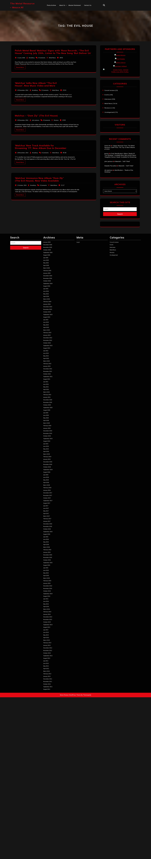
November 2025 (47, 247)
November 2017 (47, 495)
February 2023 (47, 332)
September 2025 (47, 252)
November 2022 (47, 340)
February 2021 (47, 394)
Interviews (107, 99)
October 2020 (47, 405)
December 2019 (47, 430)
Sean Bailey (63, 32)
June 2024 (46, 291)
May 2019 (46, 449)
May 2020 (46, 418)
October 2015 (47, 560)
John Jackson (35, 120)
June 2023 (46, 322)
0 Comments (41, 58)
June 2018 (46, 477)
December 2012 (47, 648)
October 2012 (47, 653)
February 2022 (47, 363)
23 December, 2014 (22, 90)
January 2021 (47, 397)
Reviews (56, 120)
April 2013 (46, 637)
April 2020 (46, 420)
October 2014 (47, 591)
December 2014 (47, 586)
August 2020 (46, 410)
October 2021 (47, 374)
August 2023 (46, 317)
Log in (78, 242)
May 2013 (46, 635)
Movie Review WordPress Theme (70, 695)
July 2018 (45, 474)
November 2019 (47, 433)
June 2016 (46, 539)
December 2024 (47, 275)
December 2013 (47, 617)
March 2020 (46, 423)
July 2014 (45, 599)
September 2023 (47, 314)
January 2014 (47, 614)
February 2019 (47, 456)
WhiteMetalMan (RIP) (66, 28)
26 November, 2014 (22, 152)
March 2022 (46, 361)
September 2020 (47, 407)
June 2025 (46, 260)
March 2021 (46, 392)
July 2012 (45, 661)
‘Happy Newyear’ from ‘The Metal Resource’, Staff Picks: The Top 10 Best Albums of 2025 (119, 147)
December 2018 (47, 461)
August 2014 (46, 596)
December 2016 (47, 524)
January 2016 (47, 552)
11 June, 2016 (21, 58)
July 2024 (45, 288)
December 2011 (47, 679)
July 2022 (45, 350)
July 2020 (45, 412)
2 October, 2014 (21, 185)
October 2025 (47, 250)
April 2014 (46, 606)
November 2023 (47, 309)
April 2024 (46, 296)
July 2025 (45, 257)
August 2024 (46, 286)
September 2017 (47, 500)
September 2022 (47, 345)
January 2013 (47, 645)
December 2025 (47, 244)
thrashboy (32, 58)
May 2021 (46, 387)
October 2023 (47, 312)
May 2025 (46, 263)
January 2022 (47, 366)
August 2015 (46, 565)
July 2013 (45, 630)
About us (62, 5)
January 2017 (47, 521)
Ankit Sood (62, 13)
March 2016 (46, 547)
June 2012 (46, 663)
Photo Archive (51, 5)
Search (120, 214)
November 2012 (47, 650)
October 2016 (47, 529)
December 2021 (47, 368)
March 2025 (46, 268)
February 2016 (47, 549)
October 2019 (47, 436)
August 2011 (46, 689)
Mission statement (75, 5)
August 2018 (46, 472)
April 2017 (46, 513)
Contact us (87, 5)
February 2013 (47, 642)
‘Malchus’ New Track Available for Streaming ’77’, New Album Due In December (40, 146)
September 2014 (47, 593)
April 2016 (46, 544)
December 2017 (47, 492)
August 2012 (46, 658)
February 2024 (47, 301)
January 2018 (47, 490)
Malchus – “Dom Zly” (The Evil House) (36, 115)
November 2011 (47, 681)
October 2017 (47, 498)
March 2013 (46, 640)
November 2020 (47, 402)
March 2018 (46, 485)
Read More (20, 67)
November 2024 (47, 278)
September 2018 (47, 469)
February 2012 (47, 673)
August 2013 (46, 627)
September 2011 (47, 686)
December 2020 (47, 399)
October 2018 (47, 467)
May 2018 (46, 480)
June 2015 (46, 570)
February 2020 (47, 425)
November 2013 (47, 619)
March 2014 (46, 609)
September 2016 (47, 531)
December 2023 (47, 306)
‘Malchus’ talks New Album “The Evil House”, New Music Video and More (36, 84)
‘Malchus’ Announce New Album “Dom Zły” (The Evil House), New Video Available (39, 179)
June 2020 (46, 415)
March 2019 (46, 454)
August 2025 (46, 255)
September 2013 (47, 624)
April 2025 (46, 265)
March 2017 (46, 516)
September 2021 (47, 376)
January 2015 (47, 583)
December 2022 (47, 337)
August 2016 (46, 534)
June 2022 (46, 353)
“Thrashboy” (63, 9)
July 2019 (45, 443)
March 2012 (46, 671)
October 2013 (47, 622)
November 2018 (47, 464)
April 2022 (46, 358)
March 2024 (46, 299)
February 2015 (47, 580)
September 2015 (47, 562)
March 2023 (46, 330)
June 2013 (46, 632)
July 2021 (45, 381)
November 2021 (47, 371)
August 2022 (46, 348)
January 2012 (47, 676)
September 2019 (47, 438)
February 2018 (47, 487)
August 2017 (46, 503)
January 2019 (47, 459)
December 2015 (47, 555)
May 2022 (46, 356)
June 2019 (46, 446)
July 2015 (45, 567)
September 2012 (47, 655)
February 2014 (47, 611)
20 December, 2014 (22, 120)
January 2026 (47, 242)
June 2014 (46, 601)
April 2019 (46, 451)
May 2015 (46, 573)
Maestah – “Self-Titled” (122, 161)
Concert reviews (109, 90)
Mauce (61, 24)
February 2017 (47, 518)
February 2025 (47, 270)
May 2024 (46, 294)
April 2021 (46, 389)
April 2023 (46, 327)
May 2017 (46, 511)
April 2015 (46, 575)
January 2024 (47, 304)
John (60, 20)
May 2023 (46, 325)
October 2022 (47, 343)
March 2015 (46, 578)
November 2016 (47, 526)
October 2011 (47, 684)
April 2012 (46, 668)
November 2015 (47, 557)
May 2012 (46, 666)
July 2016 (45, 536)
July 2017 (45, 505)
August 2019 (46, 441)
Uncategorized (109, 112)
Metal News (52, 58)
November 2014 (47, 588)
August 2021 (46, 379)
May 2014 (46, 604)
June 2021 (46, 384)
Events (106, 95)
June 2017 (46, 508)
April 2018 (46, 482)
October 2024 (47, 281)
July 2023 (45, 319)
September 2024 (47, 283)
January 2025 (47, 273)
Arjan (61, 16)
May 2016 (46, 542)
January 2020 (47, 428)
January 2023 (47, 335)
